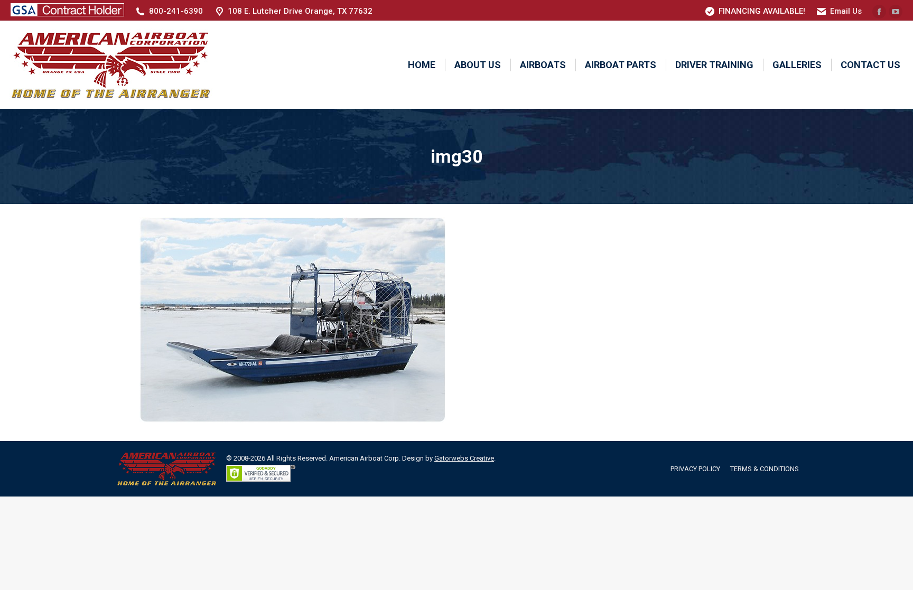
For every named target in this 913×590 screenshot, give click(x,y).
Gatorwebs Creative (464, 458)
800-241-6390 (176, 11)
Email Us (846, 11)
